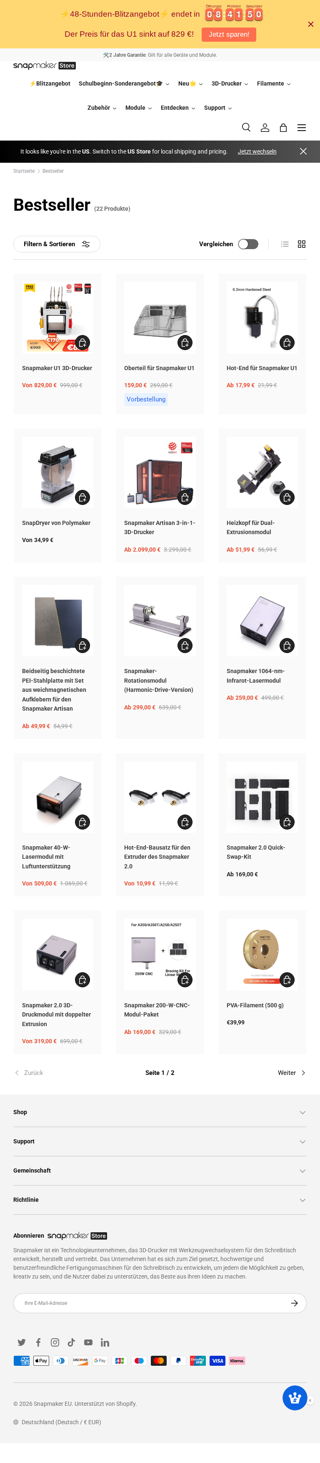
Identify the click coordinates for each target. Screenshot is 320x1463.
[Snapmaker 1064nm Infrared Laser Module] (262, 620)
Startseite (24, 171)
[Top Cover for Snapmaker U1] (159, 317)
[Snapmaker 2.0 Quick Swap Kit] (262, 797)
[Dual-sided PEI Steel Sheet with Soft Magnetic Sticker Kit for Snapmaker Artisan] (57, 620)
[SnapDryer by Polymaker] (57, 472)
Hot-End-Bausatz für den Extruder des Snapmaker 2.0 (157, 857)
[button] (283, 128)
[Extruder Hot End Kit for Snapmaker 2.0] (159, 797)
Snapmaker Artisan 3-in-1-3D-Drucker (159, 528)
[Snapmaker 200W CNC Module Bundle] (159, 954)
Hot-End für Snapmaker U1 (262, 368)
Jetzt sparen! (229, 34)
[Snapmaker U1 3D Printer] (57, 317)
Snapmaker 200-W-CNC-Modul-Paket (157, 1010)
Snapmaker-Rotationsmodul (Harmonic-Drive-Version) (158, 680)
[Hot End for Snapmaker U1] (262, 317)
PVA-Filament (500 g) (255, 1005)
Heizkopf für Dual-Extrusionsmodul (251, 528)
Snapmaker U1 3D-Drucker (57, 368)
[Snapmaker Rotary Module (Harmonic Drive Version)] (159, 620)
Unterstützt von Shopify (105, 1403)
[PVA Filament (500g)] (262, 954)
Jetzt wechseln (257, 151)
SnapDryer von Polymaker (56, 523)
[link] (62, 1073)
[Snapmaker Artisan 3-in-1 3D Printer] (159, 472)
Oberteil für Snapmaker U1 (159, 368)
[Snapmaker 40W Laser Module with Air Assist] (57, 797)
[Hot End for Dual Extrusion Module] (262, 472)
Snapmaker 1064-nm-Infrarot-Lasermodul (256, 676)
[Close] (303, 152)
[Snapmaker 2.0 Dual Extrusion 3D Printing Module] (57, 954)
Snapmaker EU (53, 1403)
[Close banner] (311, 24)
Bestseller (53, 171)
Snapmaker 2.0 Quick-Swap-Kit (256, 852)
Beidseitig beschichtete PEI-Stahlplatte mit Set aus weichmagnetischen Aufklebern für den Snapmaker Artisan (54, 690)
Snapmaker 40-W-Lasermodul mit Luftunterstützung (46, 857)
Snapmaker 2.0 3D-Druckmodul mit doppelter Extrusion (56, 1014)
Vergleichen (216, 244)
